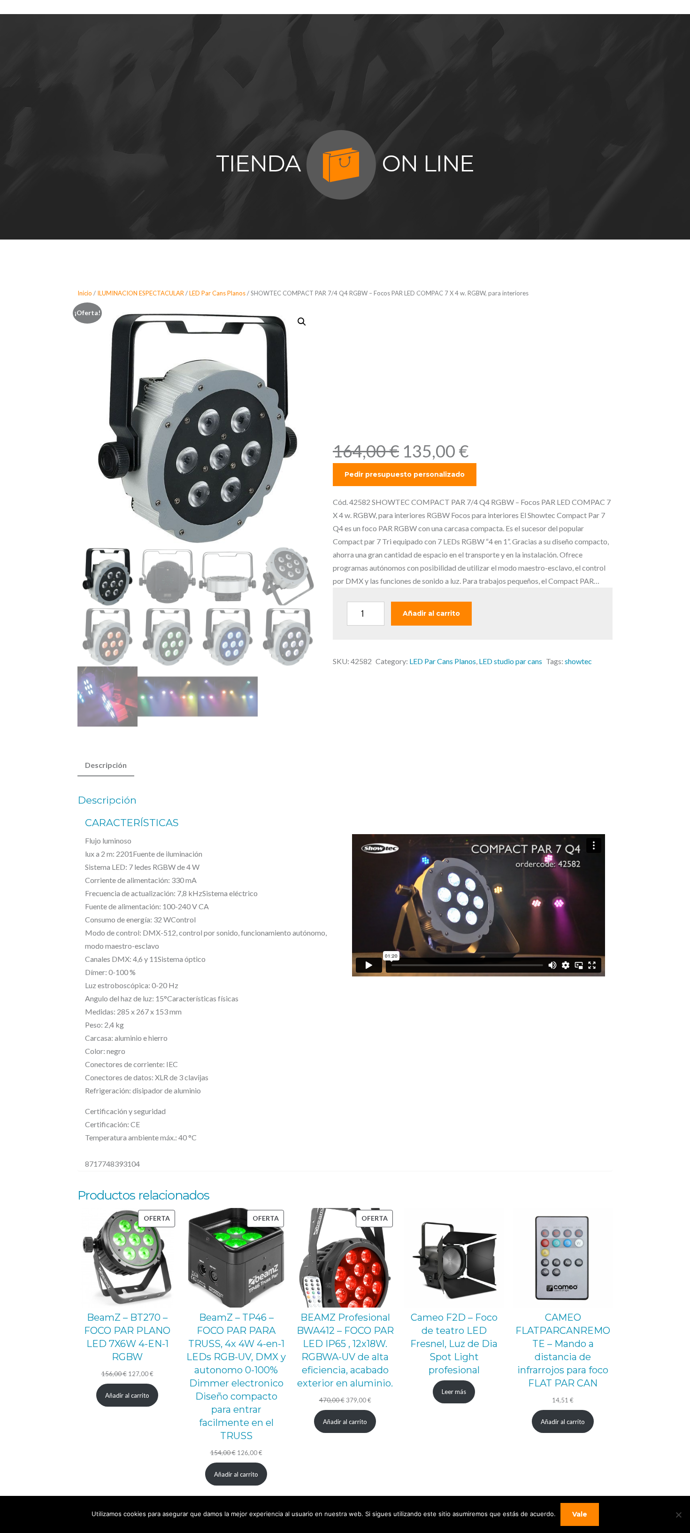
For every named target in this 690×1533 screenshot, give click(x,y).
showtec (578, 661)
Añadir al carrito (431, 613)
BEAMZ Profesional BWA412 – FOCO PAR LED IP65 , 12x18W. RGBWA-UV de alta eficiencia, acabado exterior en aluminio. (345, 1350)
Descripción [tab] (106, 764)
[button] (301, 321)
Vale (579, 1514)
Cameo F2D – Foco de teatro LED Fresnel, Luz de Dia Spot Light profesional (454, 1344)
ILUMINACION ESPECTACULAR (140, 293)
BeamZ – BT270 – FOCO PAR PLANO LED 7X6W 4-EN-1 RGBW (127, 1337)
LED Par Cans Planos (217, 293)
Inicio (84, 293)
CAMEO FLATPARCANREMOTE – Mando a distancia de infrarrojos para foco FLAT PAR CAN (562, 1350)
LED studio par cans (510, 661)
